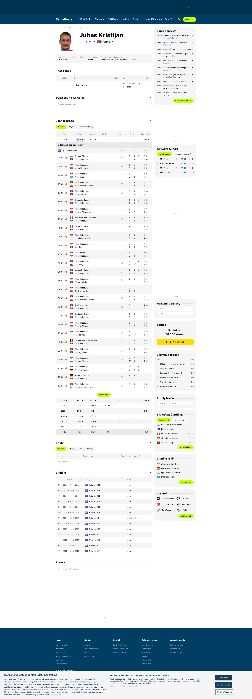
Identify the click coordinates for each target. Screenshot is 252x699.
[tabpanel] (104, 283)
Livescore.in (167, 504)
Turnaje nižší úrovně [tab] (182, 154)
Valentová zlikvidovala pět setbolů (177, 49)
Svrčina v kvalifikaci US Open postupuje (175, 43)
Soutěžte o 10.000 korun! (175, 332)
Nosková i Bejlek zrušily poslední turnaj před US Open (176, 75)
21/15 (79, 411)
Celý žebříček (185, 447)
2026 (63, 139)
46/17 (79, 400)
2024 (63, 406)
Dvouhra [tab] (61, 127)
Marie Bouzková (61, 664)
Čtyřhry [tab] (72, 449)
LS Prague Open (176, 652)
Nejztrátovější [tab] (179, 420)
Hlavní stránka (61, 28)
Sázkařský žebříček (120, 652)
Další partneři (186, 516)
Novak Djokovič (61, 645)
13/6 (92, 406)
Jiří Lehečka (60, 649)
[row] (104, 85)
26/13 (92, 400)
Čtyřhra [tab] (72, 127)
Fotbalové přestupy (177, 645)
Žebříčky (112, 19)
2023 (63, 411)
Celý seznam (186, 482)
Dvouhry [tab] (61, 449)
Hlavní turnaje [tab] (164, 154)
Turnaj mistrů (146, 660)
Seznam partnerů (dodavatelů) (123, 686)
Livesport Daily (175, 649)
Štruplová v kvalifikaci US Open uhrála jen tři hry (175, 55)
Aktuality (87, 645)
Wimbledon (146, 652)
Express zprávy (89, 656)
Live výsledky (168, 498)
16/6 (145, 139)
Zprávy (135, 19)
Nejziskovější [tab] (164, 420)
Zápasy (98, 19)
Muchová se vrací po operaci (175, 81)
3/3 (79, 427)
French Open (146, 649)
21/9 (79, 406)
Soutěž (168, 19)
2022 (63, 416)
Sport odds (186, 504)
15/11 (92, 411)
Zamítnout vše (223, 685)
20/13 (92, 139)
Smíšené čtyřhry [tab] (86, 127)
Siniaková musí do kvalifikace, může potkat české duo (175, 87)
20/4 (145, 400)
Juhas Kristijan (80, 28)
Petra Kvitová (60, 652)
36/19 (79, 139)
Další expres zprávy (183, 101)
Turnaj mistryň (147, 664)
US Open (145, 656)
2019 (63, 427)
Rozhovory (88, 652)
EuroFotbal (166, 510)
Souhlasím (223, 678)
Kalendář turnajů (153, 19)
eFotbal (185, 510)
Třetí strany (55, 694)
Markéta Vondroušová (64, 656)
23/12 (79, 416)
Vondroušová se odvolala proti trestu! (175, 68)
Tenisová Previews (91, 649)
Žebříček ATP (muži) (120, 645)
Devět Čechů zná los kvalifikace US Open (176, 94)
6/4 (145, 411)
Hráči (124, 19)
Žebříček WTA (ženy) (120, 649)
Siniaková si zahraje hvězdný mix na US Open (176, 36)
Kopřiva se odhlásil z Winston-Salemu (175, 62)
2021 (63, 421)
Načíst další (103, 395)
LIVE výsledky (84, 19)
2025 (63, 400)
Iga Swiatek (60, 660)
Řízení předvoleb (224, 692)
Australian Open (147, 645)
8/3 (106, 406)
